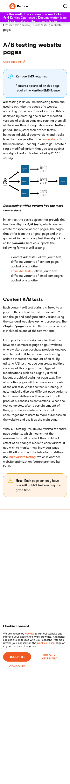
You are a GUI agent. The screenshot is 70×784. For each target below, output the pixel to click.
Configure (17, 666)
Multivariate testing (22, 457)
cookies (29, 633)
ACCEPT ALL (17, 656)
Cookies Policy (46, 642)
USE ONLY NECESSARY (49, 657)
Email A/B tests (21, 271)
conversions (50, 139)
